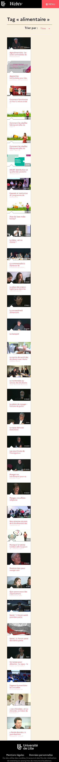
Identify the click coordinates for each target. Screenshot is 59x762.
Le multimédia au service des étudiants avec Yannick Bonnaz (18, 383)
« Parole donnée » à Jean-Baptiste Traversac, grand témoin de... (18, 735)
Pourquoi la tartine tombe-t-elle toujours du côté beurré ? (18, 547)
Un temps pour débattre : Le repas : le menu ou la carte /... (19, 664)
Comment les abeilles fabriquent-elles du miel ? (18, 125)
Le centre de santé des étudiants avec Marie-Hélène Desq (19, 359)
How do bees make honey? (17, 217)
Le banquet (14, 334)
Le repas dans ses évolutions (17, 428)
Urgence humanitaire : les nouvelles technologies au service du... (19, 688)
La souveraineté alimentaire (16, 311)
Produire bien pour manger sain (17, 569)
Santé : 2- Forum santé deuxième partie (19, 639)
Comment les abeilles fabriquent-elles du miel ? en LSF (18, 148)
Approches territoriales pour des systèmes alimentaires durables (19, 79)
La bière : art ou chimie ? (16, 241)
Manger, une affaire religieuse (17, 499)
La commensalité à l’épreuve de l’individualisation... (18, 265)
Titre (43, 28)
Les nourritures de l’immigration (17, 452)
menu (52, 4)
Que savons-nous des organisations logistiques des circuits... (18, 594)
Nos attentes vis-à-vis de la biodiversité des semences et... (18, 523)
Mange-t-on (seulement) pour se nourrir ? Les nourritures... (18, 477)
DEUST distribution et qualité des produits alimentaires (19, 172)
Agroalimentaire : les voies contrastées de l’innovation (18, 54)
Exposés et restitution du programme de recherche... (19, 195)
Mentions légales (15, 754)
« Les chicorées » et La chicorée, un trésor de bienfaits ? (19, 711)
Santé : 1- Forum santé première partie (19, 616)
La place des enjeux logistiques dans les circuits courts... (18, 289)
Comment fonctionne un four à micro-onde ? (19, 101)
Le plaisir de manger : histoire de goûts (18, 405)
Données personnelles (41, 754)
